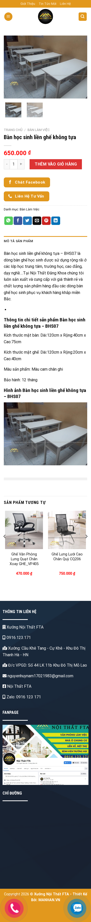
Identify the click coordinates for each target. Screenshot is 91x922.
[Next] (79, 67)
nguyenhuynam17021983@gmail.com (40, 675)
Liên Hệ (65, 4)
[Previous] (11, 67)
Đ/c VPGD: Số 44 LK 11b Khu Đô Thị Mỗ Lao (47, 665)
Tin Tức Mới (47, 4)
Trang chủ (13, 130)
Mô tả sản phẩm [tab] (18, 241)
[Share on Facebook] (18, 221)
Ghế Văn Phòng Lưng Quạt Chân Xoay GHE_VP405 (24, 559)
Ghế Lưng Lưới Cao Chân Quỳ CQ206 (67, 556)
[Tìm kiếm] (83, 16)
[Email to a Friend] (37, 221)
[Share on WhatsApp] (8, 221)
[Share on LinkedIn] (55, 221)
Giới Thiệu (27, 4)
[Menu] (8, 16)
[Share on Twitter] (27, 221)
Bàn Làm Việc (39, 130)
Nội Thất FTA (18, 686)
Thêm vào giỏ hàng (56, 164)
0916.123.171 (18, 637)
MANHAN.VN (49, 900)
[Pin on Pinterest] (46, 221)
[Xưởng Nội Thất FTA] (45, 16)
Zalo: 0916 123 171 (23, 697)
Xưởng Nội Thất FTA (24, 627)
